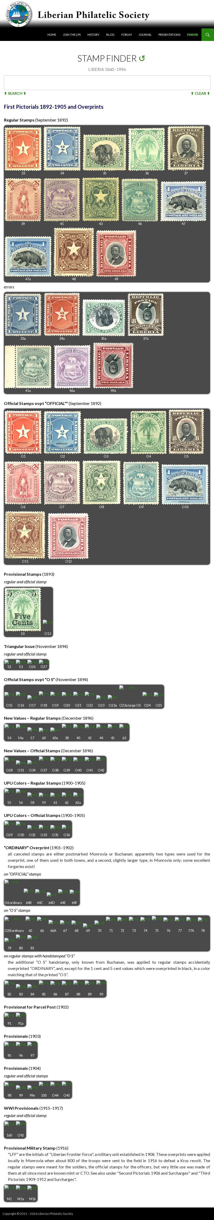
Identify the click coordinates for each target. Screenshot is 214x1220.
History (93, 34)
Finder (192, 34)
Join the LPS (72, 34)
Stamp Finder (107, 58)
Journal (145, 34)
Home (51, 34)
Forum (126, 34)
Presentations (169, 34)
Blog (110, 34)
